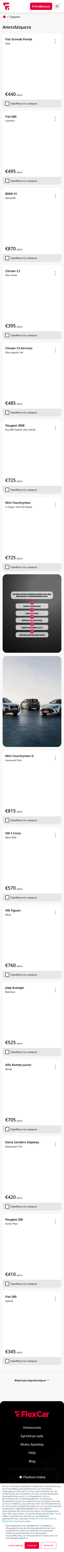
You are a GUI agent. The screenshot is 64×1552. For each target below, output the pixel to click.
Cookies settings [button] (15, 1545)
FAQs (32, 1453)
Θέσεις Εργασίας (32, 1444)
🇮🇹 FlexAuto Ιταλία (32, 1477)
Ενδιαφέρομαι (41, 6)
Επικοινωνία (32, 1427)
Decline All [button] (48, 1545)
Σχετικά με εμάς (32, 1436)
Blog (32, 1461)
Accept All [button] (31, 1545)
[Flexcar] (6, 6)
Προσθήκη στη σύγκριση (24, 103)
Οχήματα (15, 16)
